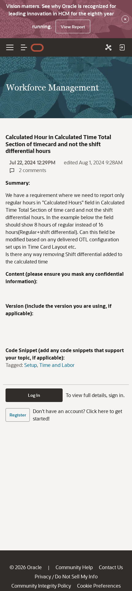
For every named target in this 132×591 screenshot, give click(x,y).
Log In (34, 395)
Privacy (43, 576)
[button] (24, 47)
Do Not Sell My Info (76, 576)
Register (18, 415)
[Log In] (122, 47)
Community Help (74, 567)
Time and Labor (57, 365)
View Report (73, 27)
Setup (30, 365)
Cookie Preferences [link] (99, 585)
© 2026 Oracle (26, 567)
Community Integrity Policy (41, 585)
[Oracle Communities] (108, 47)
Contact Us (111, 567)
